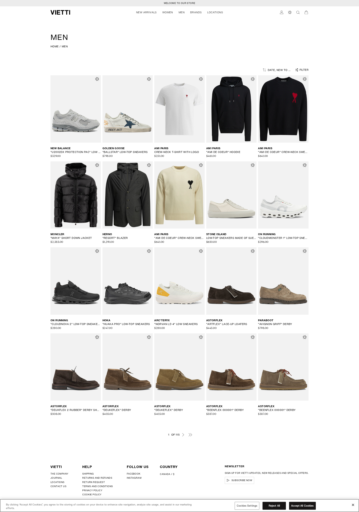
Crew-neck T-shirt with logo (176, 152)
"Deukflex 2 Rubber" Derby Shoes (75, 410)
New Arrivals (146, 12)
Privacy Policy (92, 490)
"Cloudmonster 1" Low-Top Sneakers (283, 238)
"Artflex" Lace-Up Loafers (226, 324)
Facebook (133, 473)
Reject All (274, 506)
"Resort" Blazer (115, 238)
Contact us (58, 486)
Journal (56, 477)
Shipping (88, 473)
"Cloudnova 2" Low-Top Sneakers (75, 324)
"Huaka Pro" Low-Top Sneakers (126, 324)
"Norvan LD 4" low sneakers (176, 324)
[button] (146, 12)
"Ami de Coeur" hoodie (223, 152)
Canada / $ (167, 474)
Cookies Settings (247, 506)
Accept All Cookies (302, 506)
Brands (196, 12)
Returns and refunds (97, 477)
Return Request (93, 482)
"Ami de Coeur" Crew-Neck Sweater (283, 152)
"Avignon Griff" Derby (275, 324)
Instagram (134, 477)
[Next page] (183, 435)
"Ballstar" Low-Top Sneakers (125, 152)
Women (167, 12)
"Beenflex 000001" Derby (225, 410)
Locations (57, 482)
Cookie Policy (91, 494)
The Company (59, 473)
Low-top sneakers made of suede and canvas (231, 238)
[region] (179, 505)
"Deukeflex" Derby (116, 410)
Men (182, 12)
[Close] (353, 505)
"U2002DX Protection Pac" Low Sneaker (75, 152)
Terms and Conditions (97, 486)
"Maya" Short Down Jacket (71, 238)
